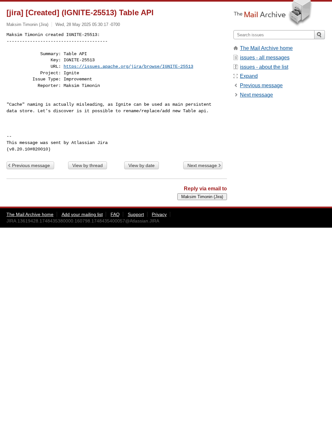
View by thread (87, 165)
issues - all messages (265, 57)
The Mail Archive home (266, 48)
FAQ (115, 214)
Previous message (31, 165)
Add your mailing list (82, 214)
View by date (141, 165)
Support (136, 214)
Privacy (159, 214)
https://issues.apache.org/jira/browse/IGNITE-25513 (128, 66)
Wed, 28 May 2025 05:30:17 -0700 (87, 24)
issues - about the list (264, 67)
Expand (249, 76)
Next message (202, 165)
